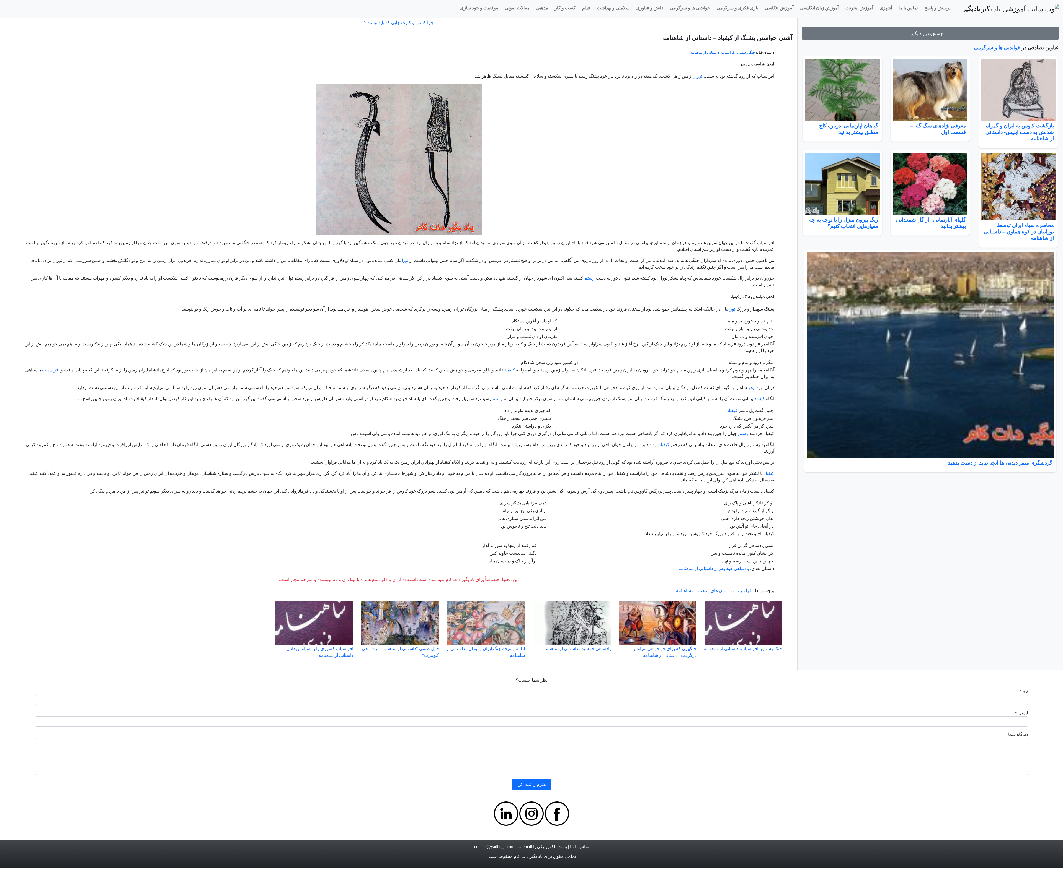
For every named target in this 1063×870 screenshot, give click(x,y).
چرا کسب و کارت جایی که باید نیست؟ (399, 22)
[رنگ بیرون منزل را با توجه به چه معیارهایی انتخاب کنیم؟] (842, 184)
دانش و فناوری (649, 8)
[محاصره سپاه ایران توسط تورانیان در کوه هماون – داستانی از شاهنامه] (1018, 186)
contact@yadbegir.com (494, 846)
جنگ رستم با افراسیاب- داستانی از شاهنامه (722, 52)
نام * (1023, 691)
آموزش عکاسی (779, 8)
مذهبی (542, 8)
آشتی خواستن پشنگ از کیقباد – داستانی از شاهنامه (727, 37)
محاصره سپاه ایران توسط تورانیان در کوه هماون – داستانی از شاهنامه (1019, 231)
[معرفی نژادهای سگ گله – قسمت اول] (930, 90)
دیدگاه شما (1018, 734)
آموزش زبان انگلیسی (819, 8)
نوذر (751, 387)
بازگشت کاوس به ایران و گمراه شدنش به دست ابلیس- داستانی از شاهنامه (1019, 132)
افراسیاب (51, 370)
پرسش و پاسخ (937, 8)
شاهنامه (683, 590)
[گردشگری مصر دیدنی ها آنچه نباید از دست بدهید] (930, 355)
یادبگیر (972, 8)
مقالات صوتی (517, 8)
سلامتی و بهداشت (613, 8)
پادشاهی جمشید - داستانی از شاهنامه (577, 648)
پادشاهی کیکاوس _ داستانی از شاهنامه (713, 568)
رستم (589, 278)
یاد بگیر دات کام (528, 856)
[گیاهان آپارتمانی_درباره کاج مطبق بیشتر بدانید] (842, 90)
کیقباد (509, 370)
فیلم (586, 8)
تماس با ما (908, 8)
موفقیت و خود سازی (479, 8)
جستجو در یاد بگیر (928, 33)
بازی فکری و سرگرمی (737, 8)
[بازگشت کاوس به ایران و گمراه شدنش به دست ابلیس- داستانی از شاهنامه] (1018, 90)
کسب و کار (565, 8)
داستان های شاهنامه (713, 590)
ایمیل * (1021, 712)
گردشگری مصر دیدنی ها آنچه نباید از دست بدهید (1000, 463)
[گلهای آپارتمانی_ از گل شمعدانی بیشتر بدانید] (930, 184)
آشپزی (886, 8)
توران (697, 76)
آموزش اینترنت (859, 8)
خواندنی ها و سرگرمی (690, 8)
